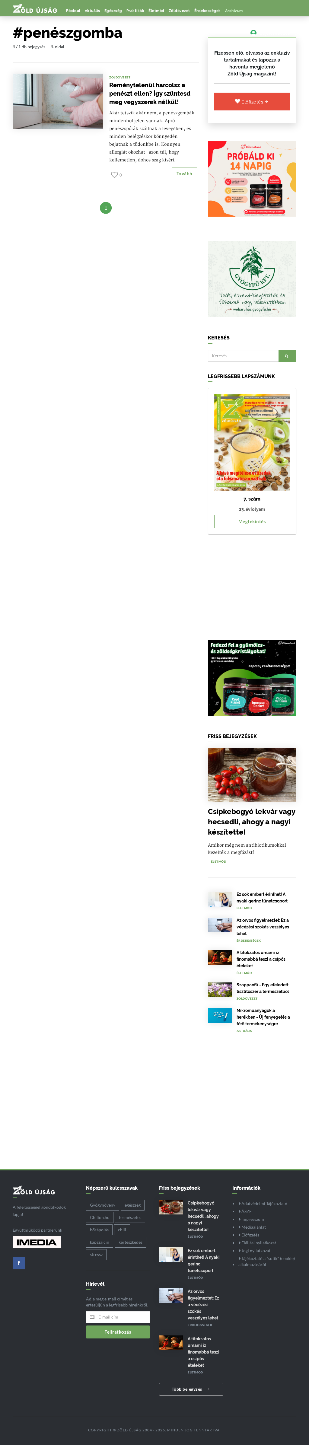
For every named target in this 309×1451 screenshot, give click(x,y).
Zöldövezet (179, 11)
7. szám (252, 499)
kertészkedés (130, 1242)
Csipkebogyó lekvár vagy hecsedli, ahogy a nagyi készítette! (251, 821)
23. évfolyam (252, 509)
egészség (133, 1205)
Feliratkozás (117, 1332)
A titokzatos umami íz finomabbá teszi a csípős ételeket (261, 959)
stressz (96, 1254)
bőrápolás (99, 1229)
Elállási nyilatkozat (258, 1242)
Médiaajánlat (253, 1227)
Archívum (234, 11)
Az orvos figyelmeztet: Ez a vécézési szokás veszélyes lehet (263, 927)
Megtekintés (252, 521)
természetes (130, 1217)
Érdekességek (207, 11)
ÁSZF (246, 1211)
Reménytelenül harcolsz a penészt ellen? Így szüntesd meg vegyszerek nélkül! (149, 93)
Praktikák (135, 11)
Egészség (113, 11)
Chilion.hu (100, 1217)
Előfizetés (253, 102)
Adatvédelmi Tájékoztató (264, 1203)
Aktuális (92, 11)
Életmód (156, 11)
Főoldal (73, 11)
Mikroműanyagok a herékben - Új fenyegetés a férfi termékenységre (263, 1017)
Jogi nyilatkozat (255, 1250)
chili (122, 1229)
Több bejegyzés (187, 1389)
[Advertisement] (252, 584)
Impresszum (252, 1219)
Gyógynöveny (102, 1205)
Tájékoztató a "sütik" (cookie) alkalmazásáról (266, 1261)
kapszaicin (99, 1242)
